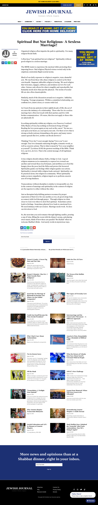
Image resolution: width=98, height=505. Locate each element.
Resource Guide (41, 492)
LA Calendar (67, 21)
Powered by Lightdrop (56, 497)
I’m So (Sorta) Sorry (34, 354)
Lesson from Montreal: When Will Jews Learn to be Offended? (77, 392)
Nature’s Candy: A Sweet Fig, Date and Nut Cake (37, 260)
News (19, 21)
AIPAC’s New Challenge (75, 371)
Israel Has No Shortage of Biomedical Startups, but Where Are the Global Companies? (36, 296)
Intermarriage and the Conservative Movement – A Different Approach (76, 317)
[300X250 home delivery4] (86, 58)
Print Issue (77, 21)
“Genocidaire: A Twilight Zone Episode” (35, 391)
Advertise (40, 487)
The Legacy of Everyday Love (77, 294)
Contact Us (56, 487)
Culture (38, 21)
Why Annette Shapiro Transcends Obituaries (35, 410)
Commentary (28, 21)
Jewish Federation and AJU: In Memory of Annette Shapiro (37, 426)
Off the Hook (31, 371)
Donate (55, 492)
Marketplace (58, 21)
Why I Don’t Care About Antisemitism (35, 337)
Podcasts (47, 21)
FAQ (38, 489)
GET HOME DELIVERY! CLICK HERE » (49, 1)
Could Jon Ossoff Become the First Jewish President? (37, 316)
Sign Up (47, 241)
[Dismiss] (68, 493)
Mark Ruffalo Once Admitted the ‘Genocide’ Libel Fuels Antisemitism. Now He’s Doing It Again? (77, 427)
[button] (3, 62)
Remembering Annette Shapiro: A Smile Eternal (75, 410)
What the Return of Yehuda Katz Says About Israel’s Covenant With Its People (76, 356)
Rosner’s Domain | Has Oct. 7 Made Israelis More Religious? (37, 276)
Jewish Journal (49, 12)
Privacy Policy (57, 489)
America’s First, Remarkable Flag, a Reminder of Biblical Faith (77, 338)
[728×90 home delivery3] (49, 29)
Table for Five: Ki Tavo (75, 259)
